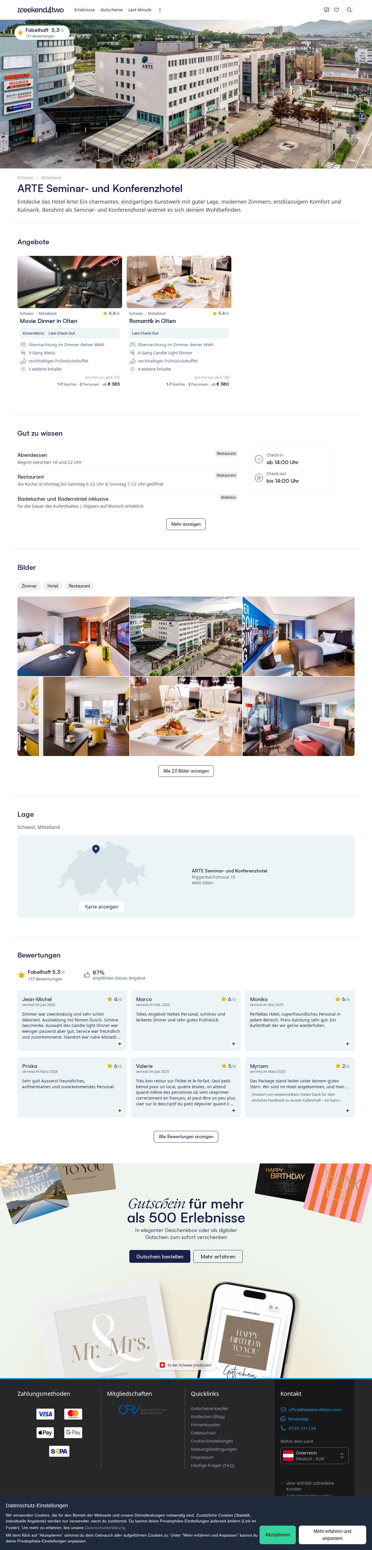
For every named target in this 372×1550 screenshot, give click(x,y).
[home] (40, 9)
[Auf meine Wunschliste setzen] (115, 263)
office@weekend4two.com (315, 1409)
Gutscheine (112, 9)
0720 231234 (302, 1428)
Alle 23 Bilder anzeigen (186, 771)
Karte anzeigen (101, 907)
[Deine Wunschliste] (336, 10)
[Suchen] (349, 10)
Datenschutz (203, 1433)
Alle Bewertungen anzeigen (186, 1136)
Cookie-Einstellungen (212, 1441)
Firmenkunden (205, 1424)
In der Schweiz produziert (190, 1365)
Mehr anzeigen (186, 524)
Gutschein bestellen (159, 1256)
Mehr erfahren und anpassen (332, 1535)
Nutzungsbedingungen (214, 1449)
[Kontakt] (327, 10)
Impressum (202, 1457)
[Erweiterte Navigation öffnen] (161, 10)
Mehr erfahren (218, 1256)
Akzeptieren (277, 1534)
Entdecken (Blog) (208, 1416)
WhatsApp (298, 1419)
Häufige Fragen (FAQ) (213, 1465)
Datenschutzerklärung (105, 1527)
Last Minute (139, 9)
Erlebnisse (84, 9)
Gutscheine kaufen (209, 1408)
